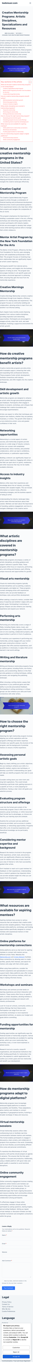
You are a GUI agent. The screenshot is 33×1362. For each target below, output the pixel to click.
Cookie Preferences (8, 1311)
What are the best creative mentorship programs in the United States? (16, 85)
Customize (16, 1347)
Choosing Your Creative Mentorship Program (15, 35)
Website (4, 1252)
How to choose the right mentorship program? (15, 116)
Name (4, 1235)
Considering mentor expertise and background (15, 121)
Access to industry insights (10, 104)
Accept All (16, 1356)
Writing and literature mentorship (12, 114)
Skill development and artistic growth (13, 100)
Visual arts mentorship (9, 110)
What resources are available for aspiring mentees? (13, 125)
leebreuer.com (10, 3)
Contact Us (6, 1304)
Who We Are (6, 1309)
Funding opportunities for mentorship (13, 131)
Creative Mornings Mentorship (11, 94)
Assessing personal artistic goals (12, 118)
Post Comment (8, 1288)
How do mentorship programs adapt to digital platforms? (15, 135)
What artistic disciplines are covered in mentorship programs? (13, 107)
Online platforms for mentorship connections (15, 127)
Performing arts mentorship (10, 112)
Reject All (16, 1352)
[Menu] (30, 3)
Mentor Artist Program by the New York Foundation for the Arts (17, 91)
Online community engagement (11, 139)
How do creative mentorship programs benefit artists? (15, 97)
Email (4, 1243)
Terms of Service (7, 1307)
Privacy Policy (6, 1302)
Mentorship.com (5, 957)
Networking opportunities (10, 102)
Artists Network (19, 957)
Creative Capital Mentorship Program (13, 88)
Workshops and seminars (10, 129)
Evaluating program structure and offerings (14, 120)
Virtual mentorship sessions (10, 137)
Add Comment (7, 1260)
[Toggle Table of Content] (29, 82)
